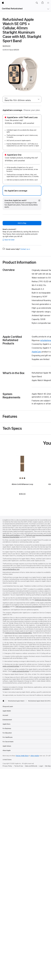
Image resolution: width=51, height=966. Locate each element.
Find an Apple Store (22, 756)
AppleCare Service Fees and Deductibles (18, 633)
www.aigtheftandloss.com (11, 569)
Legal (41, 766)
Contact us (25, 249)
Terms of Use (18, 766)
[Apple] (3, 701)
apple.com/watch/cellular (11, 666)
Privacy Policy (7, 766)
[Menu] (48, 3)
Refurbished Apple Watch (16, 701)
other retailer (34, 756)
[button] (37, 3)
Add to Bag (22, 223)
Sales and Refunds (31, 766)
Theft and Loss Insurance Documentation (28, 606)
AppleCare (36, 351)
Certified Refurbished (12, 8)
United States (7, 759)
